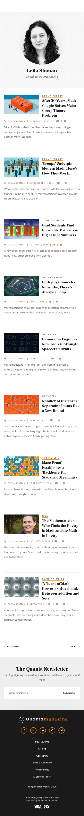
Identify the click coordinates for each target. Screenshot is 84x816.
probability (51, 458)
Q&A (45, 516)
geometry (49, 334)
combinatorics (53, 220)
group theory (52, 96)
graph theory (52, 277)
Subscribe (69, 692)
